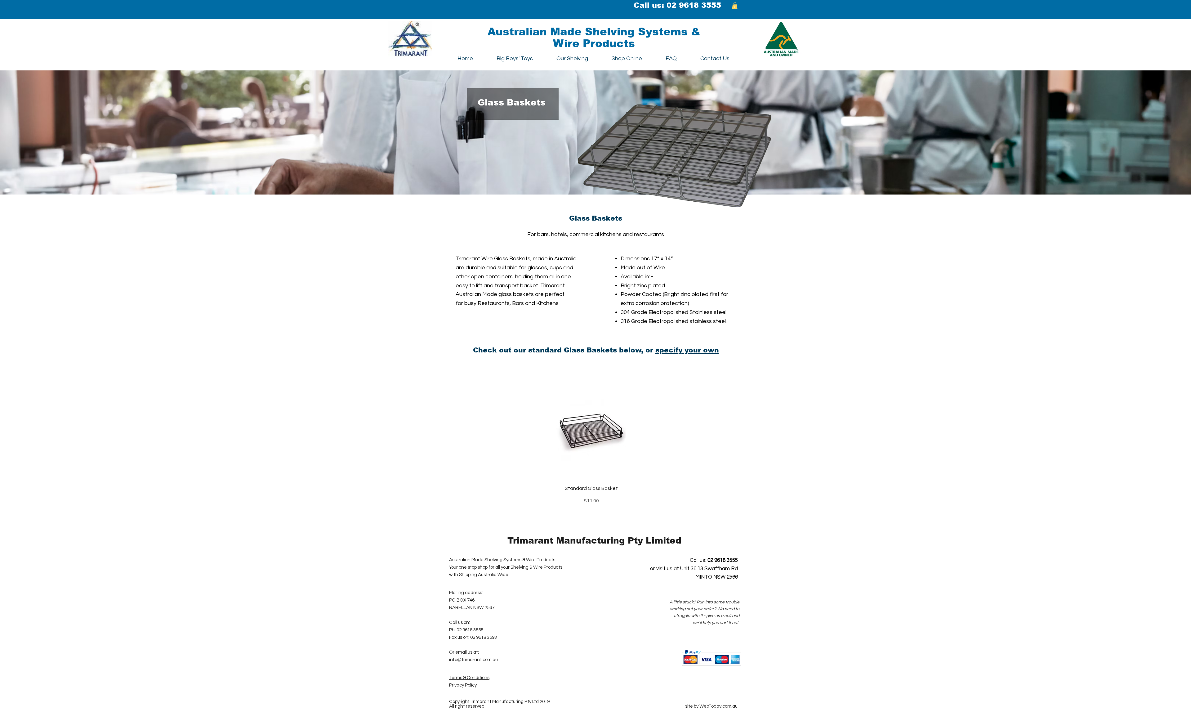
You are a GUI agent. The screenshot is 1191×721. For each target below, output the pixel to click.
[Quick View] (591, 426)
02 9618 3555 (694, 5)
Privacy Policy (463, 685)
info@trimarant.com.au (473, 659)
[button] (735, 5)
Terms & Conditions (469, 677)
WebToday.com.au (718, 706)
